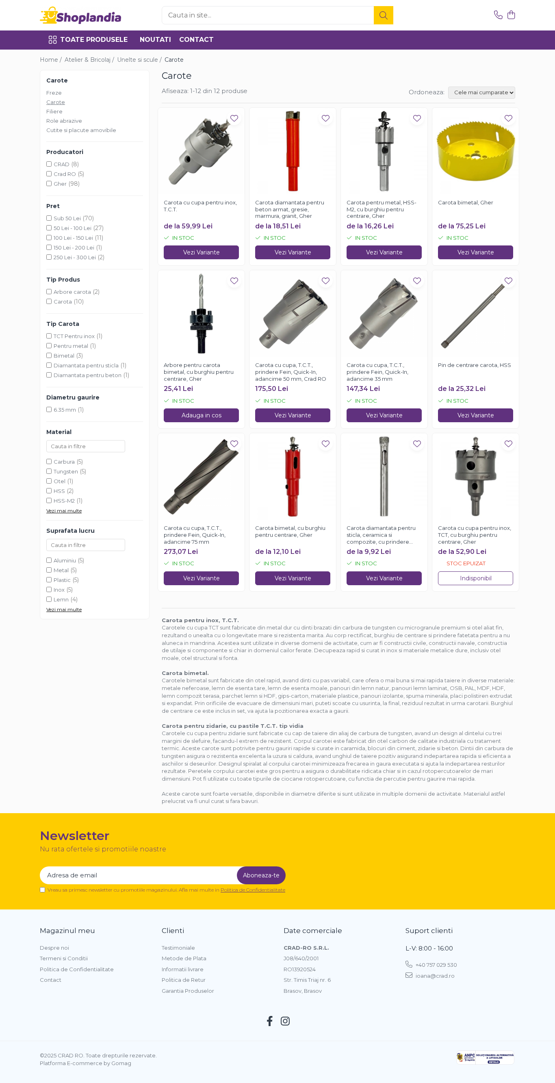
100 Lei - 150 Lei (73, 237)
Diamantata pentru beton (87, 375)
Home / (51, 59)
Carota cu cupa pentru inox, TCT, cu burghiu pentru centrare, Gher (474, 535)
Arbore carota (72, 292)
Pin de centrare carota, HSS (474, 365)
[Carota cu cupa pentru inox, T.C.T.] (201, 151)
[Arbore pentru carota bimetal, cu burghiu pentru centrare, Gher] (201, 313)
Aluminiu (65, 560)
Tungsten (66, 471)
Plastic (62, 580)
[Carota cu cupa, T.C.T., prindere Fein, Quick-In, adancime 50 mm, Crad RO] (292, 313)
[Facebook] (270, 1021)
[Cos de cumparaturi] (511, 15)
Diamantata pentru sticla (86, 365)
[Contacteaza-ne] (498, 15)
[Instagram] (285, 1021)
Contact (196, 39)
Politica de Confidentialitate (253, 890)
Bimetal (64, 355)
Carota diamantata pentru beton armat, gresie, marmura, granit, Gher (289, 209)
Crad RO (65, 174)
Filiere (54, 111)
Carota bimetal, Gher (465, 202)
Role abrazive (64, 120)
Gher (60, 183)
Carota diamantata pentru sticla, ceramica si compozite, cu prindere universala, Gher (381, 535)
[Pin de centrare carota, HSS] (475, 313)
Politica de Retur (184, 980)
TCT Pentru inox (74, 336)
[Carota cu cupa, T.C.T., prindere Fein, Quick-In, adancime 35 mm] (384, 313)
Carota (63, 301)
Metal (61, 570)
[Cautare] (383, 15)
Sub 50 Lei (67, 218)
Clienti (173, 931)
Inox (59, 589)
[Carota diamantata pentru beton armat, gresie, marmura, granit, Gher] (292, 151)
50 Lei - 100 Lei (72, 228)
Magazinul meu (67, 931)
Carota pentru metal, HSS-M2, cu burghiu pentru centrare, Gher (381, 209)
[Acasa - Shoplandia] (80, 15)
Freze (54, 92)
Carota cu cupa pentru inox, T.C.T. (200, 206)
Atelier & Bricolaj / (90, 59)
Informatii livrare (183, 969)
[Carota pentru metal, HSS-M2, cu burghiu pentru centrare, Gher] (384, 151)
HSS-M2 (64, 500)
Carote (55, 102)
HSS (59, 491)
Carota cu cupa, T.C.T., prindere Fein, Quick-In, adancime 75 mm (194, 535)
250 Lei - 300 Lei (75, 257)
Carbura (64, 461)
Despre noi (54, 947)
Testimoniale (178, 947)
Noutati (155, 39)
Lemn (61, 599)
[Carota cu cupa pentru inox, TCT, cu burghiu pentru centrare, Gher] (475, 476)
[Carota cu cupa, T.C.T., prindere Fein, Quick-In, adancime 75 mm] (201, 476)
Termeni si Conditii (64, 958)
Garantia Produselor (188, 991)
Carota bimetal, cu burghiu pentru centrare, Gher (290, 531)
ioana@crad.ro (434, 975)
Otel (59, 481)
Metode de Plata (184, 958)
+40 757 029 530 (435, 964)
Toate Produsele (94, 39)
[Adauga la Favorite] (234, 118)
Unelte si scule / (140, 59)
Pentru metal (71, 346)
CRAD (61, 164)
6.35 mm (65, 409)
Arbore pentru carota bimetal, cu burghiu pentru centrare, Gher (199, 372)
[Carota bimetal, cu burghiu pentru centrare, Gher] (292, 476)
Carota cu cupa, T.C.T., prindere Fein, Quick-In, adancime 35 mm (377, 372)
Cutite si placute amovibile (81, 130)
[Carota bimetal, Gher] (475, 151)
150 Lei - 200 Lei (74, 247)
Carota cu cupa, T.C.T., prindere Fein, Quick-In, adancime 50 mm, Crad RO (290, 372)
